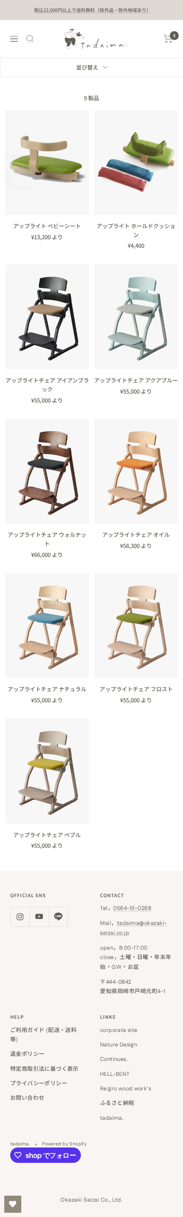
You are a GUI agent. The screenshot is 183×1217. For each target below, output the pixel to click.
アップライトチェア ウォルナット (47, 539)
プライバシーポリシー (38, 1083)
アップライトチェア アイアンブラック (47, 384)
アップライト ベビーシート (47, 226)
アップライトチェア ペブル (47, 835)
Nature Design (118, 1045)
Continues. (114, 1059)
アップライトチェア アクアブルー (136, 380)
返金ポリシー (27, 1054)
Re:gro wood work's (125, 1088)
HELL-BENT (115, 1074)
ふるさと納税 (117, 1103)
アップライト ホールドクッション (136, 230)
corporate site (118, 1030)
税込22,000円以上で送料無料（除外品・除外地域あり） (92, 9)
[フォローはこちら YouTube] (39, 916)
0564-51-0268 (132, 908)
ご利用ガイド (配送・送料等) (43, 1034)
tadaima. (111, 1118)
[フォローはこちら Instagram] (19, 916)
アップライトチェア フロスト (136, 689)
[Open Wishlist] (12, 1204)
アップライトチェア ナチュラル (47, 689)
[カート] (168, 39)
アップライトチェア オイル (136, 534)
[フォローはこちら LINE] (58, 916)
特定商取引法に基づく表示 (44, 1069)
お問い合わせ (27, 1098)
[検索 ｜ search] (30, 39)
